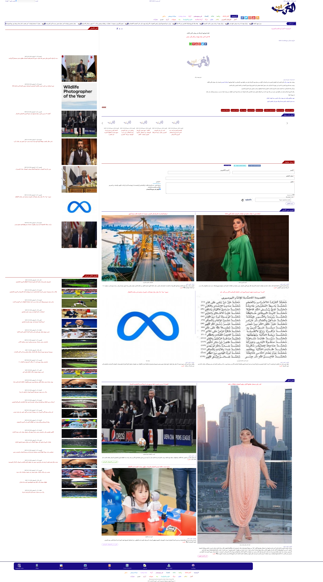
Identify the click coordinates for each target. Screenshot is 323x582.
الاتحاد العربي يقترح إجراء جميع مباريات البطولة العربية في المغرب (111, 132)
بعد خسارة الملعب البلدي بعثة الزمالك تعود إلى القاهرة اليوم (280, 101)
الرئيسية (288, 28)
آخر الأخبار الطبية (203, 556)
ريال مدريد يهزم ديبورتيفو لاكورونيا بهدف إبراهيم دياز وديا (33, 392)
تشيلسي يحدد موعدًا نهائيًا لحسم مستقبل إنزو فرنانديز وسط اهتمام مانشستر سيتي (33, 452)
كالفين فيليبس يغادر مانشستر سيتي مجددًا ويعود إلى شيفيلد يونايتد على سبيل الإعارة (33, 432)
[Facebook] (254, 166)
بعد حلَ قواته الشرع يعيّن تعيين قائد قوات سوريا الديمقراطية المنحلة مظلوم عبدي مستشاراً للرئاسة (33, 58)
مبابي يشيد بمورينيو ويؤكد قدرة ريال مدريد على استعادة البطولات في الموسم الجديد (33, 301)
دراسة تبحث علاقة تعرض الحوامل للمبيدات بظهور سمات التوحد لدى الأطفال (149, 466)
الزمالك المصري (225, 82)
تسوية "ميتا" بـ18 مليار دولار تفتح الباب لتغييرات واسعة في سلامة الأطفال (148, 292)
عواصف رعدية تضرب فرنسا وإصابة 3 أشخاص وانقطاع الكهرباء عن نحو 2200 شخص (25, 23)
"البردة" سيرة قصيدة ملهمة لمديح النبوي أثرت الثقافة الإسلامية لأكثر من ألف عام (242, 292)
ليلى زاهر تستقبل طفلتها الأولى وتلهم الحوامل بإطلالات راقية (244, 384)
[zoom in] (117, 28)
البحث (36, 1)
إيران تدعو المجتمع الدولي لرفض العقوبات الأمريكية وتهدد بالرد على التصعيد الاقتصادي (235, 23)
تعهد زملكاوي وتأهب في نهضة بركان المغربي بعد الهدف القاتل (280, 98)
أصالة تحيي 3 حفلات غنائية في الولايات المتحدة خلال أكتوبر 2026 (242, 213)
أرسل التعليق (290, 203)
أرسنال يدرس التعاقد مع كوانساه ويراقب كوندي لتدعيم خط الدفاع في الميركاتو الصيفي (33, 402)
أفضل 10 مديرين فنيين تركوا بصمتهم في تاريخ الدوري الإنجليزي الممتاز (149, 384)
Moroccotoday (280, 110)
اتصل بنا (61, 568)
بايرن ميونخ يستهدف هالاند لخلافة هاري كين (33, 372)
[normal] (119, 28)
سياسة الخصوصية (19, 568)
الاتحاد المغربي (234, 110)
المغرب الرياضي (289, 110)
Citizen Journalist (127, 568)
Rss (110, 568)
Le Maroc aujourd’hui (269, 110)
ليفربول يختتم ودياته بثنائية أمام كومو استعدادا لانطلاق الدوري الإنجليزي (33, 281)
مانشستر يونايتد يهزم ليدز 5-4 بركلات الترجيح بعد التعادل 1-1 (33, 362)
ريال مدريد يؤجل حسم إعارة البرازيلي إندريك (33, 492)
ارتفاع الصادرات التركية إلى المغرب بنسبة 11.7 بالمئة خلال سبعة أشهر (148, 213)
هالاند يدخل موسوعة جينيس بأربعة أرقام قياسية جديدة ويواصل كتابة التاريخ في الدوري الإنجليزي (33, 291)
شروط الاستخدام (157, 183)
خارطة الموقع (169, 568)
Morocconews (259, 110)
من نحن (145, 568)
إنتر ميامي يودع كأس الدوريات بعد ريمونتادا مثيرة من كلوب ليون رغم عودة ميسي (33, 412)
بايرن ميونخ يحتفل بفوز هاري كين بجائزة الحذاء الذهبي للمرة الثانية (33, 332)
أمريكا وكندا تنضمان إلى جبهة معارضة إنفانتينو (33, 322)
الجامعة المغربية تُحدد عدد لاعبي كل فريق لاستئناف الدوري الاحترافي (175, 132)
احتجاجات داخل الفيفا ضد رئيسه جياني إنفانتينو (33, 312)
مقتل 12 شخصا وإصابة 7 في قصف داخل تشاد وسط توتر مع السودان (108, 23)
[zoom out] (122, 28)
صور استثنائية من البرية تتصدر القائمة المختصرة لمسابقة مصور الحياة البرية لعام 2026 (33, 86)
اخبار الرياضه (251, 110)
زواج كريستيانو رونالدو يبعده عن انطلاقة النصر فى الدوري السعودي (33, 422)
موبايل (37, 568)
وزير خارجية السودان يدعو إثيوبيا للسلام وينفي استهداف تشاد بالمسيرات (33, 169)
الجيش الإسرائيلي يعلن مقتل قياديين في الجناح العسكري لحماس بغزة (68, 23)
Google (6, 1)
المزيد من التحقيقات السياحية (110, 462)
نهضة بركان (286, 82)
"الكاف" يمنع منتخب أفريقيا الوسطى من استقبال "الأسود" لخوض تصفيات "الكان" (143, 132)
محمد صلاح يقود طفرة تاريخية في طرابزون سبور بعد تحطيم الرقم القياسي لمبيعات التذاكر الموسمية (33, 462)
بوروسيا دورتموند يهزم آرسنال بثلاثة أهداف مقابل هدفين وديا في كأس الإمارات (33, 352)
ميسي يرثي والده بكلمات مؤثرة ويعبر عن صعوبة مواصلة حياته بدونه (33, 472)
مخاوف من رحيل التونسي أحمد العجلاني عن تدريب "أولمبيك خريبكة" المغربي (127, 132)
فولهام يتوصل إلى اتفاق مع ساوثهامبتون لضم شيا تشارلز (33, 482)
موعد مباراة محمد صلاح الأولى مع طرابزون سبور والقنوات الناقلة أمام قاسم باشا (33, 382)
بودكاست (193, 568)
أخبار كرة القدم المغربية (278, 28)
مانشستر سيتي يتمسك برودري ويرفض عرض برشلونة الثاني (33, 342)
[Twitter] (240, 166)
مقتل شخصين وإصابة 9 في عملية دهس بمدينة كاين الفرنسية (146, 23)
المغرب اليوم (12, 1)
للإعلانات (85, 568)
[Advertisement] (121, 7)
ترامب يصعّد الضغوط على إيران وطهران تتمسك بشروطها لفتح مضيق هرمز (33, 224)
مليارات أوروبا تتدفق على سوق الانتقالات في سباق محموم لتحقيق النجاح (33, 442)
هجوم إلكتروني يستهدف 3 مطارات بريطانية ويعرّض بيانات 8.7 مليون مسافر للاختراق (187, 23)
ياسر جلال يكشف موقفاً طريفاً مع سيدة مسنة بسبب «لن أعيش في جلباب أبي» (33, 141)
